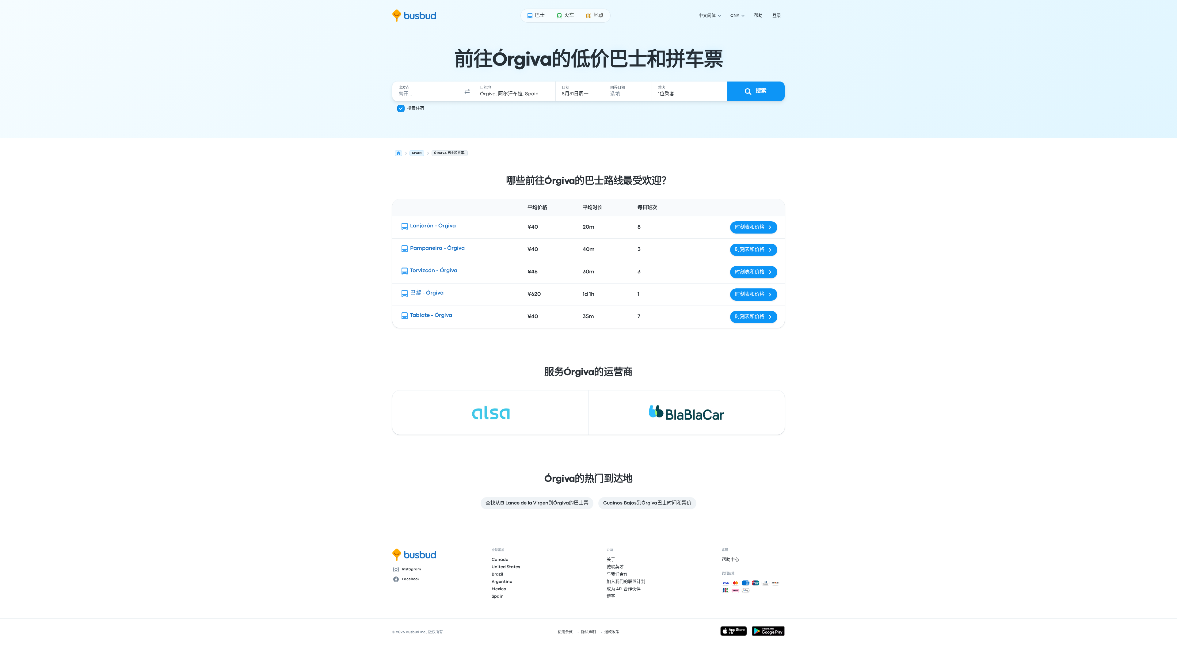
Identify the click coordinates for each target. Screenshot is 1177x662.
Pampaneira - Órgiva (437, 248)
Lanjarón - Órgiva (433, 226)
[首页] (398, 153)
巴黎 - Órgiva (427, 293)
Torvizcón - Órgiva (433, 270)
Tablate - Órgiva (431, 315)
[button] (467, 91)
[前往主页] (414, 16)
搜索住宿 (415, 108)
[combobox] (426, 91)
